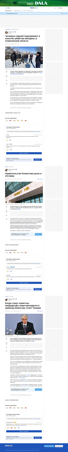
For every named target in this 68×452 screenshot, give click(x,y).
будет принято (24, 385)
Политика (7, 296)
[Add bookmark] (6, 84)
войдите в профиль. (36, 131)
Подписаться (38, 234)
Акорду (32, 341)
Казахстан (16, 112)
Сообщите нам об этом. (26, 107)
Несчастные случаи (29, 10)
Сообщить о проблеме (49, 446)
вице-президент (22, 377)
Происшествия (8, 10)
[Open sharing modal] (6, 80)
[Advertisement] (34, 21)
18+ (19, 112)
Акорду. (18, 209)
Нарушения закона (17, 10)
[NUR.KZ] (34, 8)
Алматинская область (9, 112)
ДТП (24, 10)
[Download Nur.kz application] (34, 3)
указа (26, 228)
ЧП (22, 10)
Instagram (38, 159)
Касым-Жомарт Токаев (14, 244)
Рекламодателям (59, 446)
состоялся (28, 374)
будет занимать (24, 381)
